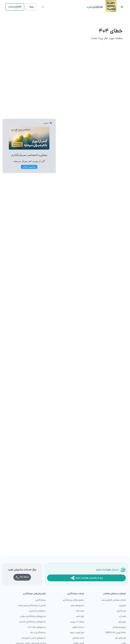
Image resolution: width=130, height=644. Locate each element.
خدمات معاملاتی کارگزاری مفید (113, 600)
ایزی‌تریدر (122, 605)
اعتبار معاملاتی (78, 638)
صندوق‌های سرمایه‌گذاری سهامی (33, 616)
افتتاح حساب (14, 7)
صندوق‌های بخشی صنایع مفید (33, 638)
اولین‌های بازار (120, 638)
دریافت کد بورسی (77, 621)
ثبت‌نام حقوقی (78, 627)
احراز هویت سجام (77, 632)
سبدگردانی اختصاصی (37, 611)
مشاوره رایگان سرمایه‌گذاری (73, 600)
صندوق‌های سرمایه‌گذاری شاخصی (32, 621)
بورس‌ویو (122, 621)
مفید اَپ (122, 616)
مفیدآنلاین (121, 611)
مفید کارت (80, 611)
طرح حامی (80, 616)
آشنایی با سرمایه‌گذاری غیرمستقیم (32, 605)
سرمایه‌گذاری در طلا (38, 632)
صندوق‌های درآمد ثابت (36, 627)
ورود (31, 7)
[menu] (122, 7)
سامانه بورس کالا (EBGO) (115, 632)
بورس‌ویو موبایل (119, 627)
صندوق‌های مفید (77, 605)
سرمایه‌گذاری (41, 600)
